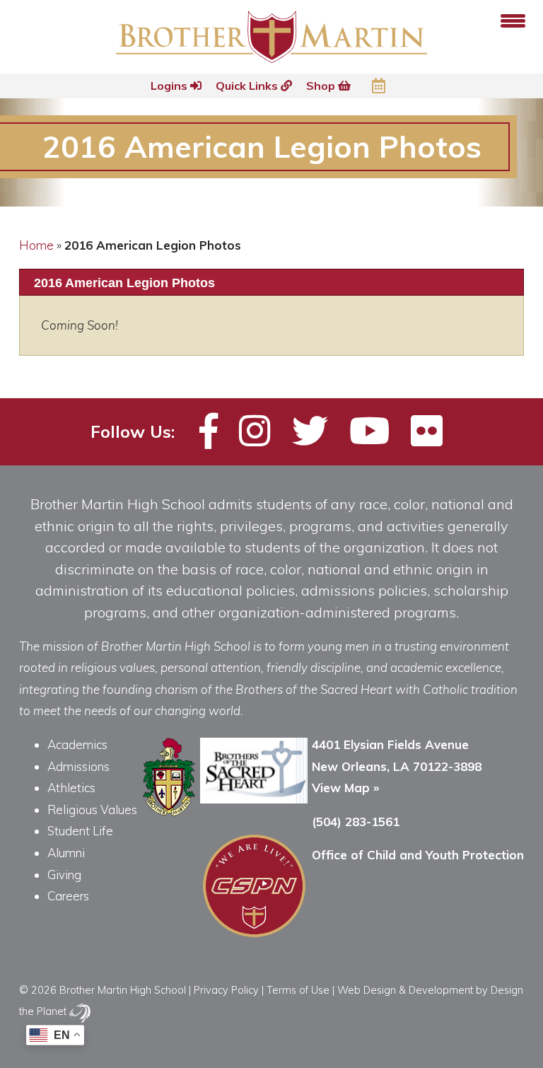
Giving (64, 874)
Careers (68, 895)
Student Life (80, 830)
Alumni (66, 852)
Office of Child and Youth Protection (418, 854)
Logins (170, 86)
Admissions (78, 766)
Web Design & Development (405, 990)
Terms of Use (298, 990)
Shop (322, 86)
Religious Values (92, 809)
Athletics (71, 787)
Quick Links (248, 86)
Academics (77, 744)
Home (36, 245)
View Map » (345, 787)
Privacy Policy (226, 990)
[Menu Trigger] (513, 19)
